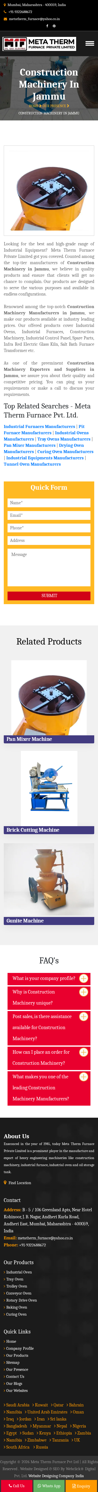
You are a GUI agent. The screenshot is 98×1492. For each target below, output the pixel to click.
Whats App (50, 1486)
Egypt (11, 1433)
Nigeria (79, 1426)
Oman (78, 1412)
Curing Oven (16, 1314)
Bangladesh (16, 1426)
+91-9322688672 (20, 12)
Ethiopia (63, 1433)
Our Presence (55, 106)
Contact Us (15, 1376)
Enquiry (83, 1486)
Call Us (18, 1486)
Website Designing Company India (56, 1476)
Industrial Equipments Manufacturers (45, 458)
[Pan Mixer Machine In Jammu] (49, 697)
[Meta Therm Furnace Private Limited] (37, 38)
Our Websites (17, 1390)
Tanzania (60, 1440)
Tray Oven (14, 1279)
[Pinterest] (52, 26)
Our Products (17, 1355)
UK (76, 1440)
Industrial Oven (19, 1272)
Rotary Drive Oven (21, 1300)
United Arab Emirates (46, 1412)
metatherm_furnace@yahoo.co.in (34, 19)
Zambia (83, 1433)
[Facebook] (45, 26)
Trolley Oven (16, 1286)
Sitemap (12, 1362)
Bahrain (76, 1405)
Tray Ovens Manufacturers (63, 439)
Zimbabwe (36, 1440)
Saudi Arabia (17, 1405)
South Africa (17, 1447)
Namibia (13, 1412)
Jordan (24, 1419)
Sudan (27, 1433)
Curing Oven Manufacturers (65, 451)
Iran (40, 1419)
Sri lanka (57, 1419)
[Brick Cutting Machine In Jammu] (49, 788)
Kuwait (41, 1405)
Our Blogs (14, 1383)
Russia (42, 1447)
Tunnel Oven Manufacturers (32, 464)
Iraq (9, 1419)
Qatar (58, 1405)
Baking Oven (16, 1307)
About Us (16, 1136)
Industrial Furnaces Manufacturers (39, 426)
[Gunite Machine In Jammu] (49, 879)
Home (34, 106)
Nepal (61, 1426)
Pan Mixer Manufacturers (30, 445)
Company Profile (20, 1348)
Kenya (44, 1433)
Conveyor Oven (18, 1293)
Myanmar (41, 1426)
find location (20, 1183)
